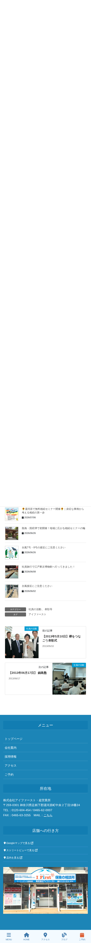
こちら (48, 815)
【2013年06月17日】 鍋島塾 (28, 672)
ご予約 (9, 774)
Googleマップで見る (18, 843)
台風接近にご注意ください (37, 586)
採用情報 (11, 756)
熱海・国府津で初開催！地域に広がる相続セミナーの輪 (53, 528)
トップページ (13, 738)
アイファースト (37, 614)
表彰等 (48, 609)
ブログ (64, 939)
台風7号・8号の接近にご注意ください (43, 547)
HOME (26, 939)
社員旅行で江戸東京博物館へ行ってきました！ (48, 566)
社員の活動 (35, 609)
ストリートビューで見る (20, 850)
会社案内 (11, 747)
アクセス (11, 765)
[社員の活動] (22, 642)
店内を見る (13, 857)
